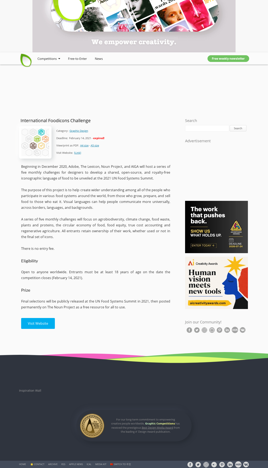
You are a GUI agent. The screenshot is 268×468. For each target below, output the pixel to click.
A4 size (84, 145)
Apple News (76, 464)
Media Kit (100, 464)
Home (22, 464)
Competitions (47, 58)
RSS (63, 464)
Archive (53, 464)
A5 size (95, 145)
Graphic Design (79, 131)
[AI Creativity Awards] (216, 308)
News (99, 58)
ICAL (89, 464)
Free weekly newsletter (228, 58)
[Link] (77, 153)
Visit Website (38, 323)
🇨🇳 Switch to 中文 (120, 464)
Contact (39, 464)
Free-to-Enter (77, 58)
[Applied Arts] (216, 252)
